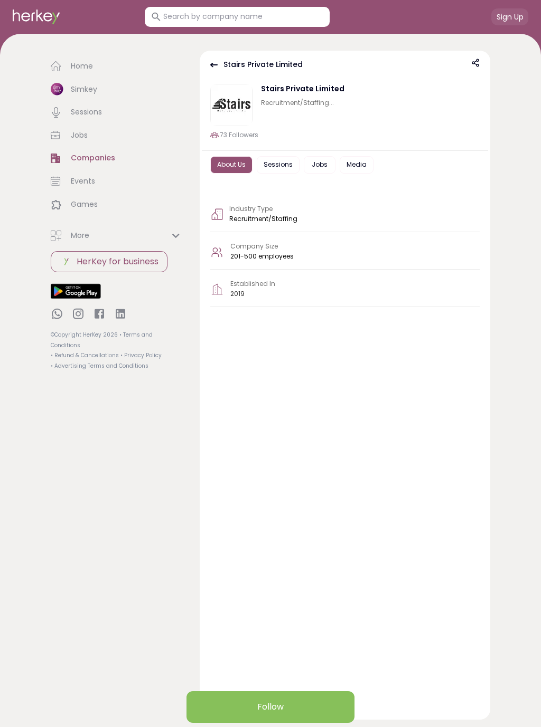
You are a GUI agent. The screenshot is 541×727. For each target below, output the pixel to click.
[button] (117, 66)
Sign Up (510, 17)
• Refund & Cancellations (85, 355)
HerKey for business (117, 261)
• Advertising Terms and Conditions (99, 366)
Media (357, 164)
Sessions (278, 164)
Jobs (320, 164)
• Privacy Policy (141, 355)
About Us (231, 164)
